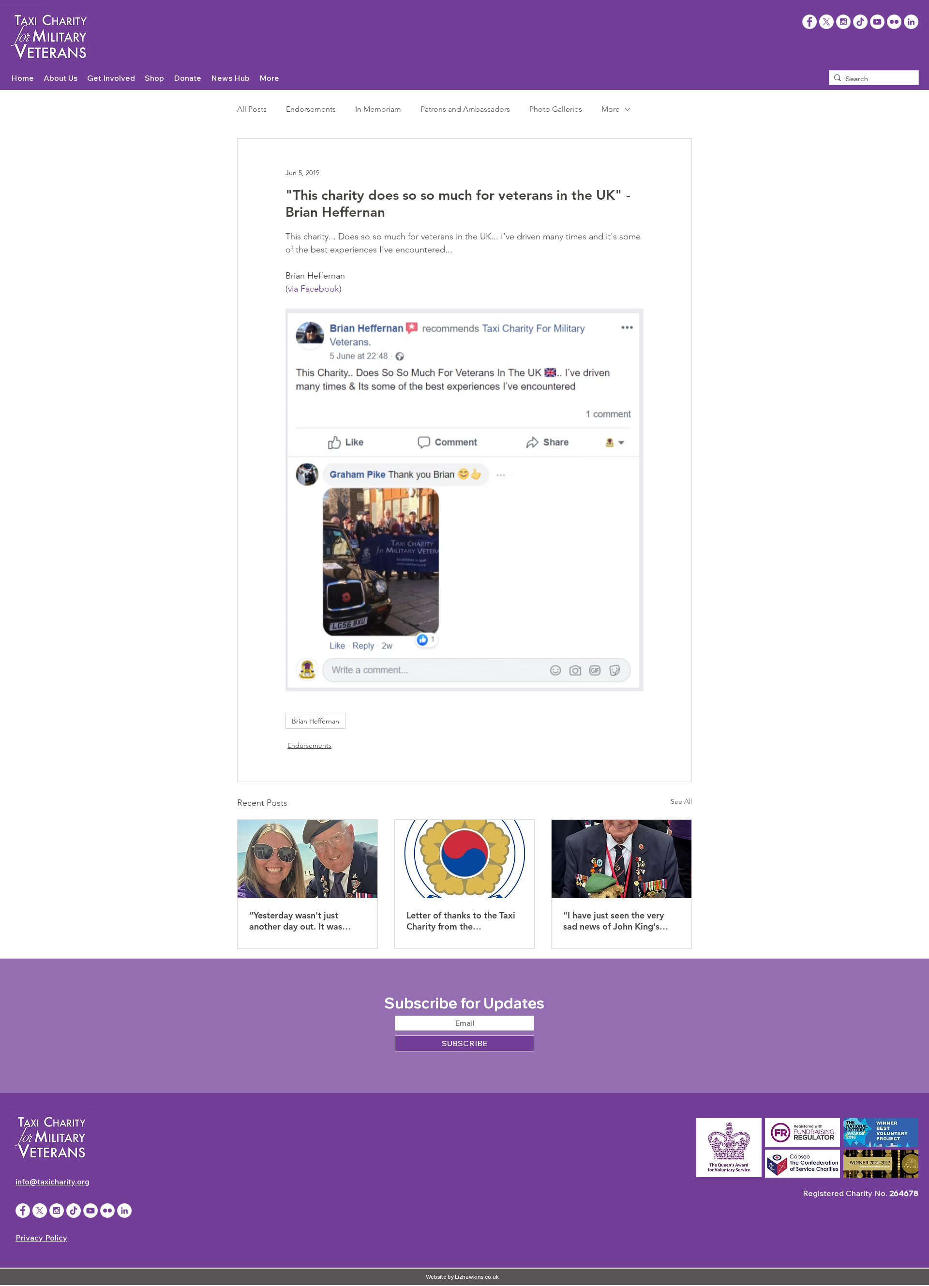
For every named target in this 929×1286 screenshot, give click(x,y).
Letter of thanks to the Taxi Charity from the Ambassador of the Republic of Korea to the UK (463, 921)
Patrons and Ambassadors (465, 109)
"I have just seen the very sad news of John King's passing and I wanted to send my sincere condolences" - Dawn (613, 921)
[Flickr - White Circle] (894, 22)
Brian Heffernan (315, 721)
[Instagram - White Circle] (843, 22)
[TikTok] (860, 22)
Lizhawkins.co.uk (477, 1276)
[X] (826, 22)
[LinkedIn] (911, 22)
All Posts (252, 109)
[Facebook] (809, 22)
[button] (60, 78)
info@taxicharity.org (52, 1181)
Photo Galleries (555, 109)
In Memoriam (378, 109)
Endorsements (311, 109)
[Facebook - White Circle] (22, 1210)
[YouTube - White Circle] (877, 22)
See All (681, 801)
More (610, 109)
